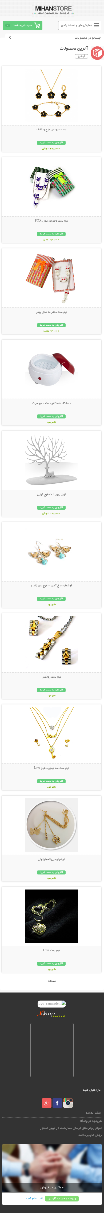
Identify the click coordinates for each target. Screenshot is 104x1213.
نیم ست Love (51, 950)
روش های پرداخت (90, 1135)
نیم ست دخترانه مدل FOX (51, 221)
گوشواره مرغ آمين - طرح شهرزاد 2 (51, 585)
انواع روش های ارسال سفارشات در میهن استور (71, 1128)
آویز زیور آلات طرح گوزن (51, 494)
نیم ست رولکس (51, 677)
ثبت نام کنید (34, 1198)
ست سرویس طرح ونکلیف (51, 129)
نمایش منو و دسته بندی (76, 25)
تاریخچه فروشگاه (91, 1121)
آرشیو (81, 56)
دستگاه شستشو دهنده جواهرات (51, 403)
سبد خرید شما (23, 25)
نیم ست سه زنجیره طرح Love (51, 768)
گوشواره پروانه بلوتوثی (51, 859)
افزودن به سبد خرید (51, 142)
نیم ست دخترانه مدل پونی (51, 312)
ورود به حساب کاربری (62, 1198)
